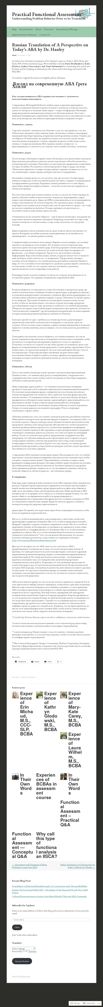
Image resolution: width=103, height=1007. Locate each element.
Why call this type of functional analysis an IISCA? (46, 844)
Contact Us (45, 34)
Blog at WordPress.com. (21, 976)
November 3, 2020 (24, 55)
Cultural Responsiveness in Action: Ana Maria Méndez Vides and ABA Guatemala (49, 896)
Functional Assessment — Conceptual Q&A (22, 844)
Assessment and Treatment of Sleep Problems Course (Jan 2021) (29, 866)
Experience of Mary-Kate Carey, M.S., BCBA (75, 709)
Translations (31, 677)
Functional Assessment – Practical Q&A (70, 813)
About (38, 29)
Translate (32, 951)
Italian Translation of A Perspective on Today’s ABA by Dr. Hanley (77, 866)
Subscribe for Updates (23, 905)
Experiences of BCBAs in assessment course (46, 786)
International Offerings (67, 29)
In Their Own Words (26, 784)
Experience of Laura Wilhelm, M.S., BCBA (75, 750)
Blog (14, 29)
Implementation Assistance (24, 34)
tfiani (14, 55)
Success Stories (26, 29)
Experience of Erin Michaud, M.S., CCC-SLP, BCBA (26, 713)
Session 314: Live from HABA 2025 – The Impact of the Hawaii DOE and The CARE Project (50, 891)
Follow (17, 927)
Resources (49, 29)
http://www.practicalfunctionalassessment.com (33, 540)
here (41, 63)
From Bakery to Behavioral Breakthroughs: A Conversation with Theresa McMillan (49, 886)
